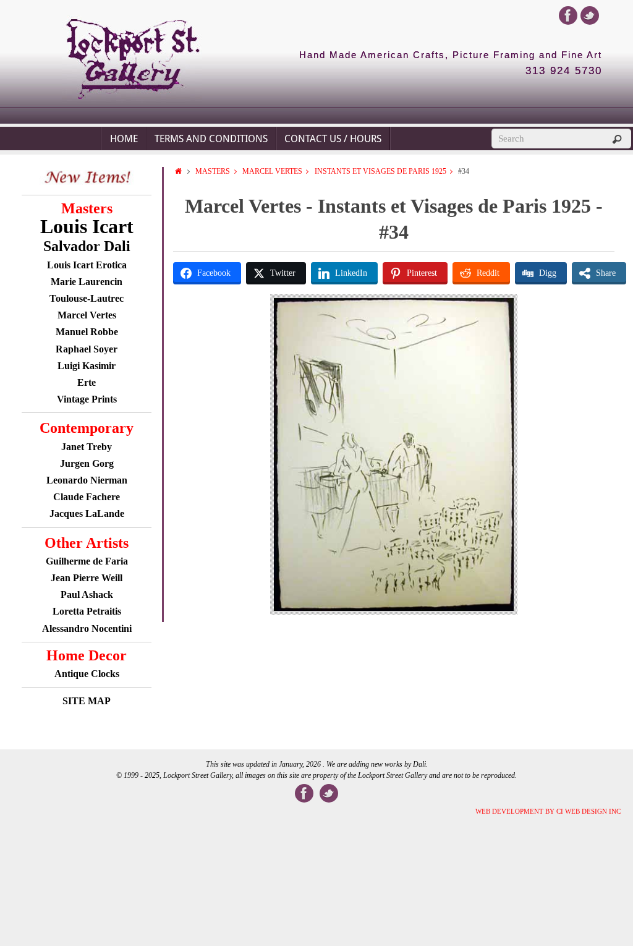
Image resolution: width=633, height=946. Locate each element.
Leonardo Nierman (86, 480)
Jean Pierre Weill (86, 578)
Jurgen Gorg (87, 463)
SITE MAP (86, 701)
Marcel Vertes (272, 171)
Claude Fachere (86, 497)
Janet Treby (86, 446)
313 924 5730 (563, 71)
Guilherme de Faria (87, 561)
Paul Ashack (87, 594)
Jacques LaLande (86, 513)
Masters (212, 171)
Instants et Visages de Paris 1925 (380, 171)
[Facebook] (568, 15)
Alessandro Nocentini (87, 628)
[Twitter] (589, 15)
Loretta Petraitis (87, 611)
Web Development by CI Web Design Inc (548, 811)
